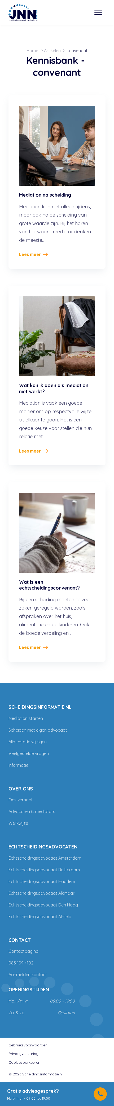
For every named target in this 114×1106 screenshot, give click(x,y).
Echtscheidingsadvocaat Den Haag (43, 905)
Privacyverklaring (23, 1053)
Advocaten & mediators (31, 811)
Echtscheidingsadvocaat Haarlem (41, 881)
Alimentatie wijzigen (27, 741)
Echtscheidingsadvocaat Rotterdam (44, 869)
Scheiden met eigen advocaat (37, 730)
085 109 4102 (20, 963)
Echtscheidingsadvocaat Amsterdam (44, 858)
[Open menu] (98, 12)
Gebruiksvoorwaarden (27, 1045)
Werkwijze (18, 823)
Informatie (18, 765)
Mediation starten (25, 718)
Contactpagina (23, 951)
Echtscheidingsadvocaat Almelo (39, 916)
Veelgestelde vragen (28, 753)
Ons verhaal (20, 799)
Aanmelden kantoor (27, 974)
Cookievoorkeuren (24, 1062)
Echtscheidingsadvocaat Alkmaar (41, 893)
